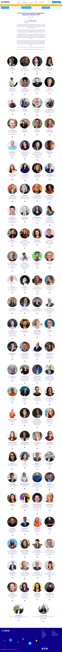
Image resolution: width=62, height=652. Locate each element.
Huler (28, 47)
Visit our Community (26, 7)
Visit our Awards (46, 7)
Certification (25, 2)
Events (36, 2)
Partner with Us (55, 635)
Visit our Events (5, 7)
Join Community (56, 2)
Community (41, 2)
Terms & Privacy (17, 649)
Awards (18, 2)
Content (31, 2)
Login (49, 2)
